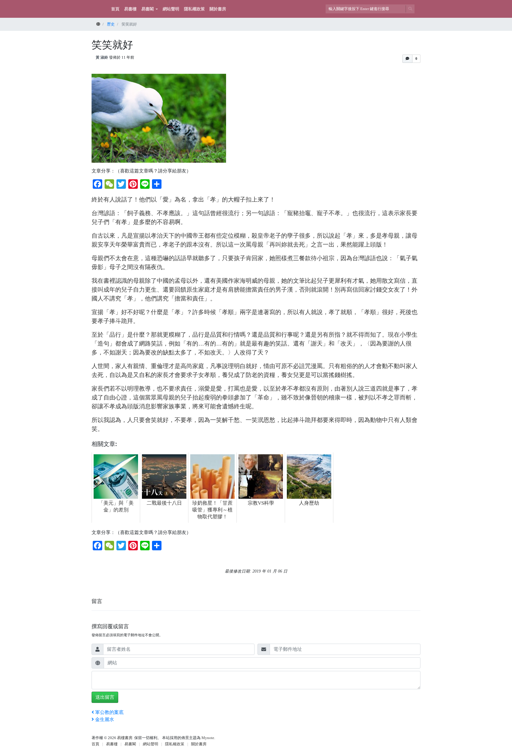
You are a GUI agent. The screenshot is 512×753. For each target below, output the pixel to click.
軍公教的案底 (109, 712)
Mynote (207, 738)
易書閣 (147, 9)
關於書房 (217, 9)
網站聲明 (171, 9)
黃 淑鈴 (102, 57)
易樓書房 (124, 738)
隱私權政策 (194, 9)
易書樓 (130, 9)
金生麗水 (104, 719)
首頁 (115, 9)
